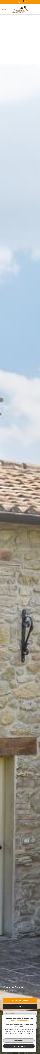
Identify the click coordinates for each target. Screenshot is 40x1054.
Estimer (20, 1007)
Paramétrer (18, 1040)
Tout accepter (19, 1046)
